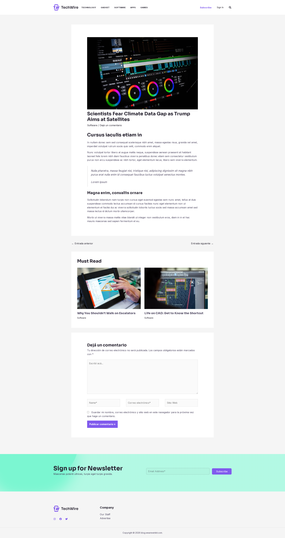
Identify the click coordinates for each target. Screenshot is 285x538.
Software (120, 7)
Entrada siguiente (202, 243)
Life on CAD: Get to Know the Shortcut (173, 313)
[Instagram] (54, 519)
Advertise (105, 518)
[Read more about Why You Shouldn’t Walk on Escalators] (109, 288)
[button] (206, 7)
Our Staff (105, 514)
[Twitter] (66, 519)
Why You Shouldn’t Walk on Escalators (106, 313)
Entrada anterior (82, 243)
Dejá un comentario (111, 125)
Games (144, 7)
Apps (133, 7)
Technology (88, 7)
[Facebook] (60, 519)
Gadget (105, 7)
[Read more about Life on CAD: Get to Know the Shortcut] (176, 288)
